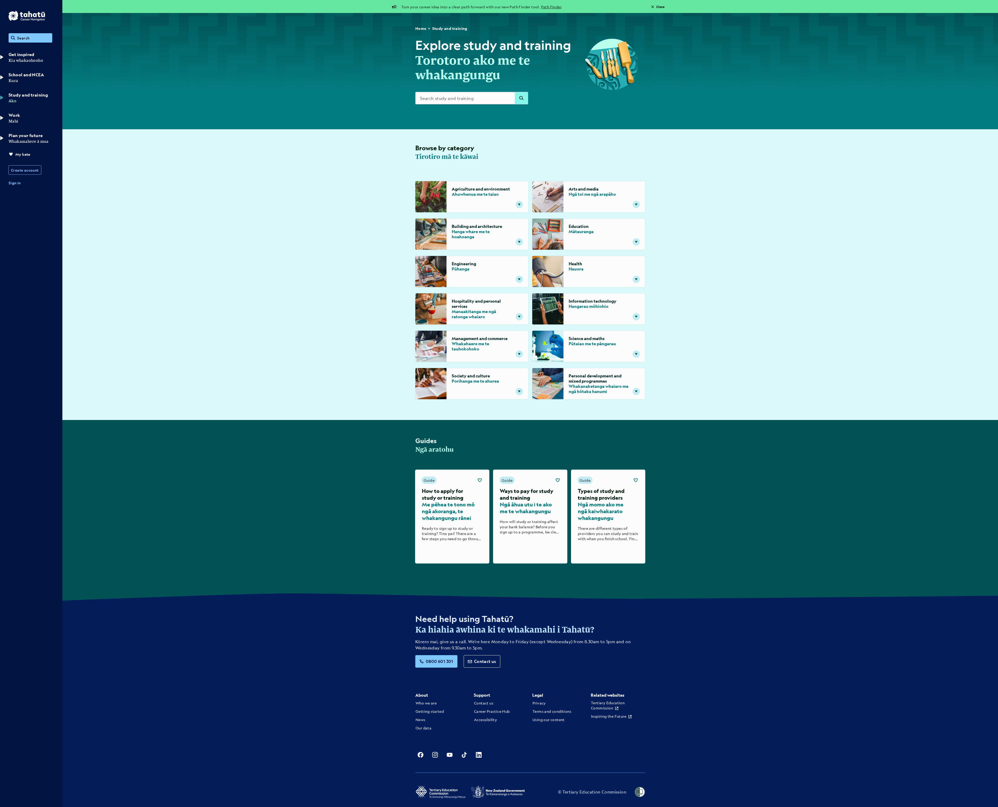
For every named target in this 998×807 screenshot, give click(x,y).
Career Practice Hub (492, 711)
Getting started (430, 711)
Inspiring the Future (608, 716)
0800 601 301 (439, 661)
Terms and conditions (552, 711)
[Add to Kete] (480, 480)
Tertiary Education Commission (608, 705)
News (420, 719)
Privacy (539, 703)
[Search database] (521, 98)
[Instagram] (435, 755)
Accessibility (485, 719)
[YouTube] (449, 755)
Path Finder (551, 6)
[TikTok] (464, 755)
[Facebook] (420, 755)
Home (420, 28)
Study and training (449, 28)
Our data (423, 727)
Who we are (426, 703)
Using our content (549, 719)
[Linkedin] (479, 755)
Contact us (485, 661)
